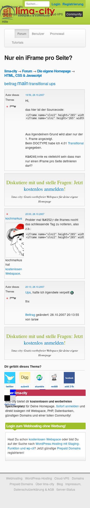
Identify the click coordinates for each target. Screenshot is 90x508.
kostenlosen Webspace (13, 271)
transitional (38, 83)
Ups (28, 292)
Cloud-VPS (55, 14)
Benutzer (38, 33)
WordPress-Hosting (15, 14)
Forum (21, 33)
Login (56, 4)
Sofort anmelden (67, 406)
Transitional (76, 143)
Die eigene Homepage (54, 70)
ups (52, 83)
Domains (38, 14)
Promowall (57, 33)
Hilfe (5, 21)
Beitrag (30, 314)
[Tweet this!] (11, 387)
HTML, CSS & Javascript (23, 75)
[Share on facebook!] (71, 387)
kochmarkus (13, 218)
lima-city (10, 70)
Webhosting (14, 478)
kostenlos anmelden (44, 189)
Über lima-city (45, 484)
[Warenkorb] (11, 19)
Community (74, 14)
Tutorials (17, 42)
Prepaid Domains (69, 448)
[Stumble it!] (41, 387)
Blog (60, 484)
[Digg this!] (26, 387)
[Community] (12, 31)
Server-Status (65, 489)
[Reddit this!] (56, 387)
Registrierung (72, 4)
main (22, 83)
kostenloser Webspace (17, 6)
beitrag (10, 83)
